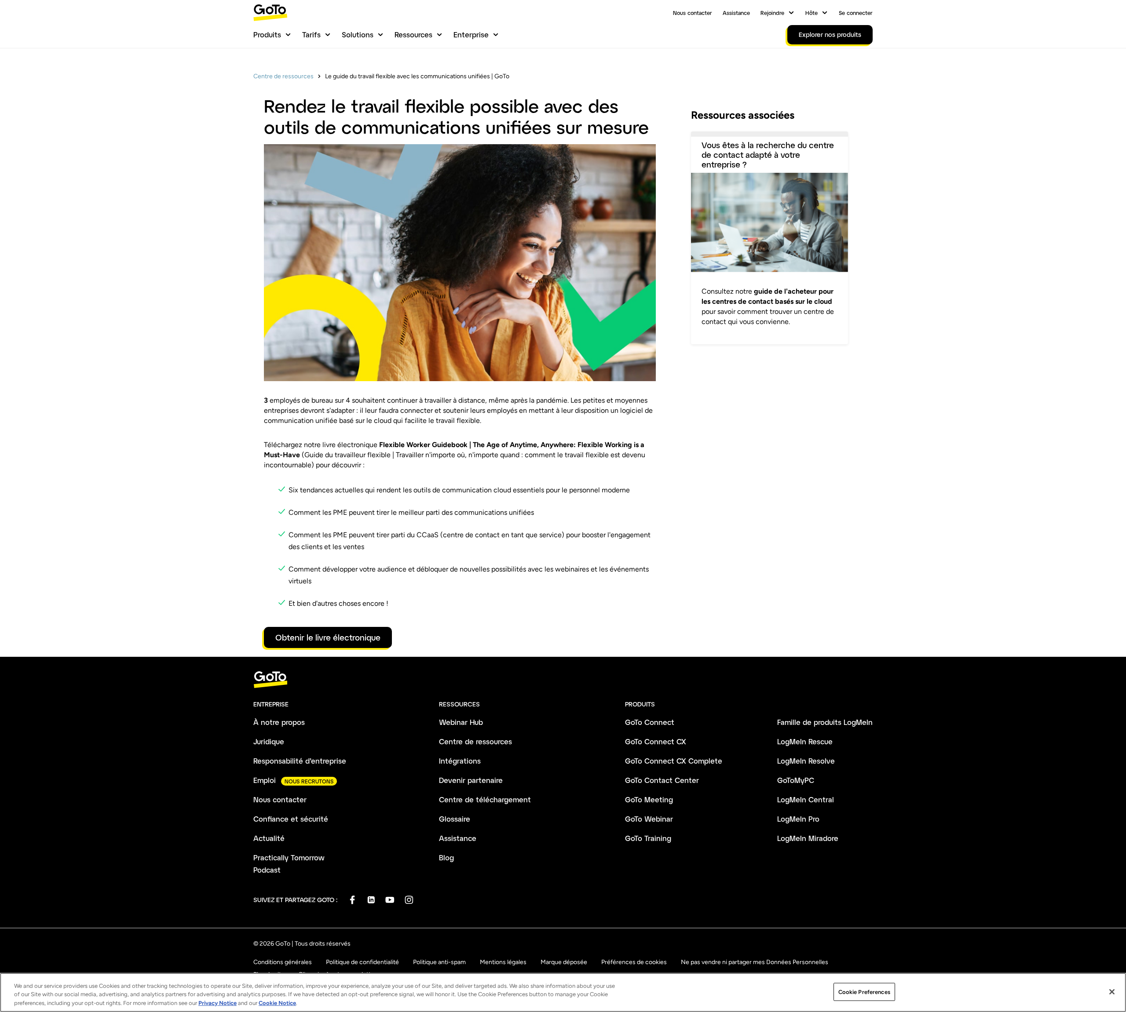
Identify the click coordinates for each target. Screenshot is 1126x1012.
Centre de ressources (283, 76)
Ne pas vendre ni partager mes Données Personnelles (754, 962)
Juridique (268, 741)
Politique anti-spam (439, 962)
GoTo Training (648, 838)
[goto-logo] (563, 680)
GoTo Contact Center (662, 780)
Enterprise (471, 34)
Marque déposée (564, 962)
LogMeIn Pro (798, 819)
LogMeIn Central (805, 799)
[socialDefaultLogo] (352, 900)
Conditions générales (282, 962)
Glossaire (454, 819)
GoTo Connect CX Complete (673, 761)
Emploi (264, 780)
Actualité (269, 838)
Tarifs (311, 34)
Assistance (736, 13)
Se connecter (856, 13)
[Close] (1112, 991)
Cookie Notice (277, 1003)
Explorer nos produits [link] (830, 34)
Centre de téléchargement (485, 799)
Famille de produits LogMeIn (825, 722)
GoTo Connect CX (655, 741)
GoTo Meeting (649, 799)
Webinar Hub (461, 722)
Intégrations (460, 761)
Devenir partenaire (471, 780)
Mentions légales (503, 962)
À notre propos (279, 722)
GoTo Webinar (649, 819)
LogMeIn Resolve (806, 761)
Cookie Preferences (864, 991)
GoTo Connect (649, 722)
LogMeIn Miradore (807, 838)
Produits (267, 34)
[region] (563, 992)
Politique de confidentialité (362, 962)
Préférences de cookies (634, 962)
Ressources (413, 34)
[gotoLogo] (270, 13)
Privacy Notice (217, 1003)
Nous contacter (692, 13)
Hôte (811, 13)
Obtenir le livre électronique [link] (327, 637)
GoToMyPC (795, 780)
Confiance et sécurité (290, 819)
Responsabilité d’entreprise (299, 761)
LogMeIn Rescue (805, 741)
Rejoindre (772, 13)
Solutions (357, 34)
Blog (446, 857)
